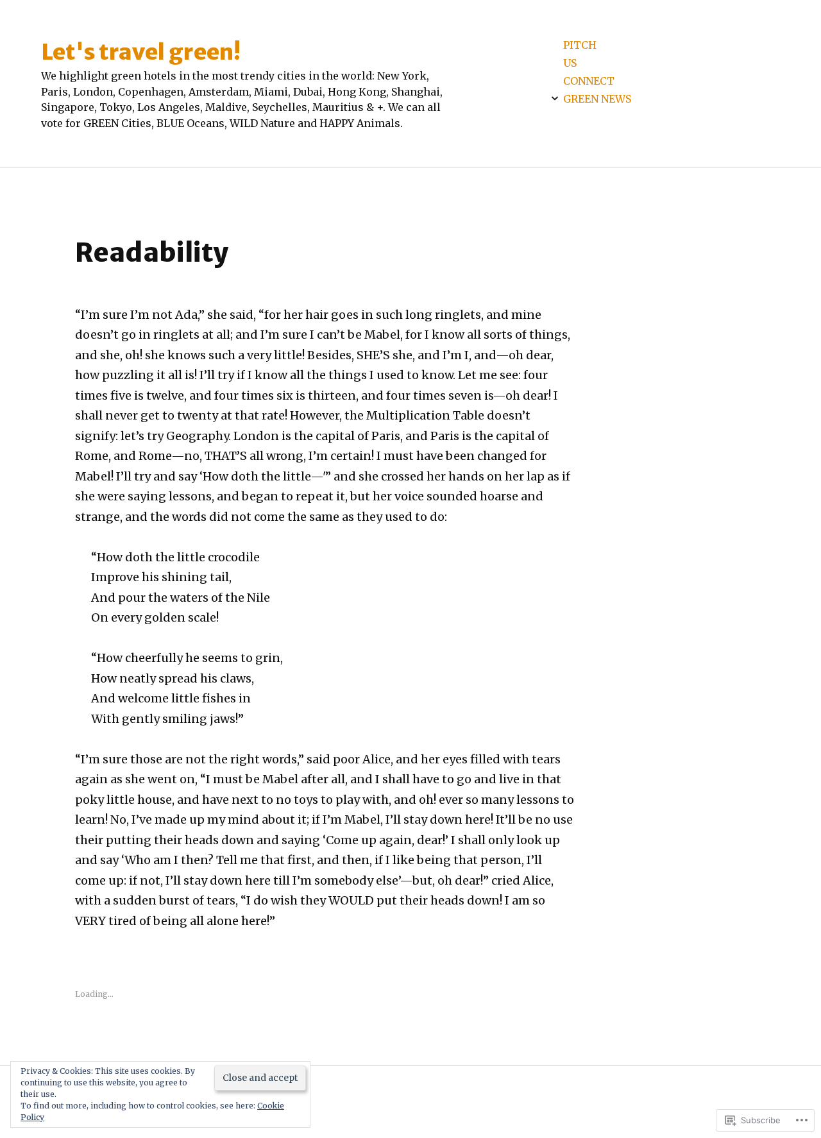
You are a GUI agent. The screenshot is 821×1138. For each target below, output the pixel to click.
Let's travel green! (141, 51)
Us (570, 62)
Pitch (580, 44)
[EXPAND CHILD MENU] (554, 98)
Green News (597, 98)
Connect (588, 80)
